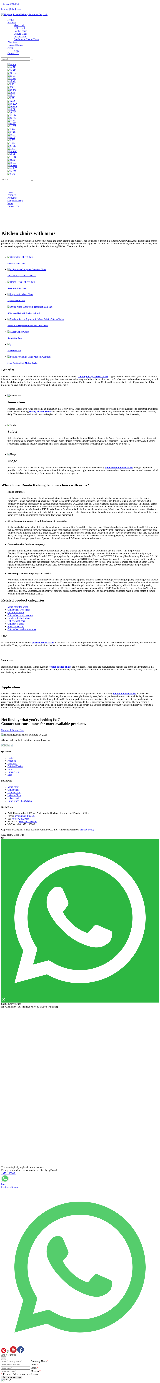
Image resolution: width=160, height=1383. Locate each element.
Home (11, 19)
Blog (16, 50)
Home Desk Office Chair (17, 288)
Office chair (19, 28)
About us (12, 42)
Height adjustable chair (19, 618)
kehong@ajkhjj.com (25, 816)
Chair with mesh (16, 612)
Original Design (15, 45)
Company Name (39, 1361)
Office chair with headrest (20, 615)
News (10, 47)
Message (36, 1371)
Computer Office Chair (16, 263)
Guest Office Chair (15, 338)
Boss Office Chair (14, 350)
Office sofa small (16, 623)
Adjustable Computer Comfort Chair (22, 276)
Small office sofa (16, 626)
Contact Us (13, 53)
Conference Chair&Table (26, 39)
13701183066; (8, 1173)
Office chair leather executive (22, 629)
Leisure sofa (20, 36)
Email (34, 1367)
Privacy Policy (87, 829)
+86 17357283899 (28, 821)
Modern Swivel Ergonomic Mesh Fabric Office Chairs (28, 326)
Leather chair (20, 31)
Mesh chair (19, 25)
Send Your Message (11, 1377)
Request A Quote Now (12, 730)
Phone (34, 1364)
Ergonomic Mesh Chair (16, 301)
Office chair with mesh (19, 609)
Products (12, 22)
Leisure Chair (20, 33)
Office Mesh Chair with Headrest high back (24, 313)
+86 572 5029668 (21, 818)
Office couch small (17, 621)
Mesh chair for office (18, 607)
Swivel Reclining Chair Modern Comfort (23, 363)
